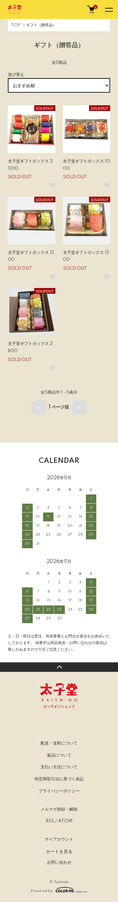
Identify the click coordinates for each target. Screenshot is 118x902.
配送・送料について (59, 743)
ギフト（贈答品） (41, 25)
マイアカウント (59, 839)
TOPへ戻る (59, 667)
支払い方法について (59, 767)
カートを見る (59, 851)
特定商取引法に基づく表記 (59, 779)
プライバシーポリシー (59, 791)
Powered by (42, 891)
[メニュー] (108, 9)
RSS (50, 821)
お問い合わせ (59, 862)
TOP (15, 25)
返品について (59, 755)
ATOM (65, 821)
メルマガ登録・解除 (59, 809)
